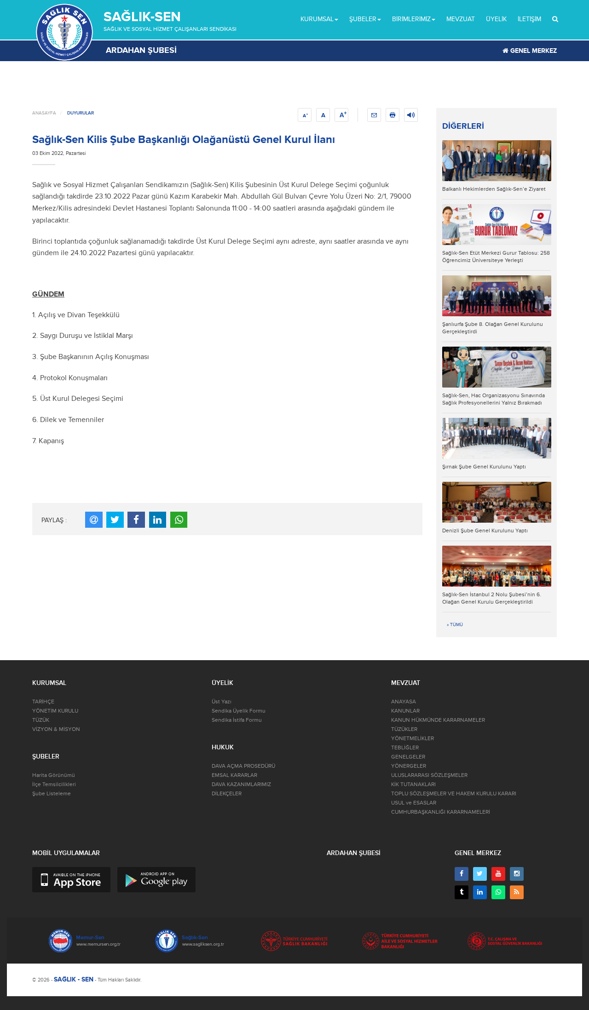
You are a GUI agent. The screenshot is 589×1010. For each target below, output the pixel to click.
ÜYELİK (496, 19)
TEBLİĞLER (405, 747)
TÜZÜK (40, 720)
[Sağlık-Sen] (64, 32)
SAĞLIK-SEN (142, 16)
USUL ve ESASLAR (413, 802)
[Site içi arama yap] (555, 19)
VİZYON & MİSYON (56, 729)
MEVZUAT (460, 19)
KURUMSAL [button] (317, 19)
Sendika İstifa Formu (237, 720)
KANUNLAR (405, 711)
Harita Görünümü (53, 775)
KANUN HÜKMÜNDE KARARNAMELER (438, 720)
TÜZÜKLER (404, 729)
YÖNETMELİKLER (412, 738)
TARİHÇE (43, 701)
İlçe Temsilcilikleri (54, 784)
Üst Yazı (221, 701)
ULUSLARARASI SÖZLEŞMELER (429, 775)
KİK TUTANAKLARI (413, 784)
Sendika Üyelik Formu (239, 711)
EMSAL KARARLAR (234, 775)
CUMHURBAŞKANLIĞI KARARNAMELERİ (440, 812)
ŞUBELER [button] (362, 19)
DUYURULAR (80, 113)
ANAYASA (403, 701)
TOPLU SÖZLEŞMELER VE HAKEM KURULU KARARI (453, 793)
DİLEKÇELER (227, 793)
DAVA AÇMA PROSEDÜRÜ (243, 766)
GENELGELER (408, 756)
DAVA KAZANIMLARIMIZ (241, 784)
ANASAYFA (44, 113)
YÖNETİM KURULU (55, 711)
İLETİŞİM (529, 19)
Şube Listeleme (51, 793)
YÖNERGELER (408, 766)
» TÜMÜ (455, 625)
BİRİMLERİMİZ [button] (411, 19)
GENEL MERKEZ (532, 51)
